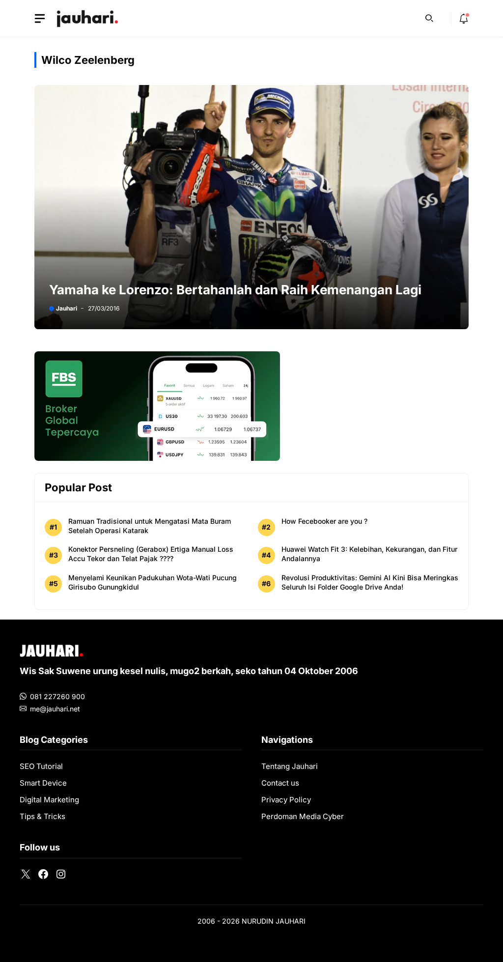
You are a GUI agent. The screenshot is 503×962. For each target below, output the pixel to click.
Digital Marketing (49, 799)
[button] (429, 17)
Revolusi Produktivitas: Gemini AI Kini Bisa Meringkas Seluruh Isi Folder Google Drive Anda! (369, 582)
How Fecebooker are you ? (324, 521)
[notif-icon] (464, 19)
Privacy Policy (286, 799)
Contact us (280, 783)
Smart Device (43, 783)
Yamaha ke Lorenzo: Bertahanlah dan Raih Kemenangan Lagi (235, 289)
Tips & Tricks (42, 816)
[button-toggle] (39, 18)
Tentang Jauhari (289, 766)
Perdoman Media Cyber (302, 816)
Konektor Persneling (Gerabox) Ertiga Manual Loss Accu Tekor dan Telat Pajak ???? (150, 554)
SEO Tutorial (41, 766)
